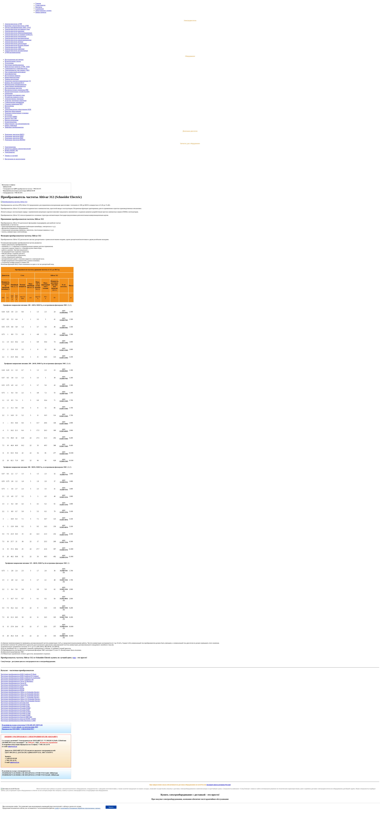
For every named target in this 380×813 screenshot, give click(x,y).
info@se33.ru (12, 746)
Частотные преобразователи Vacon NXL (14, 685)
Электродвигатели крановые (14, 31)
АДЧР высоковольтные (12, 52)
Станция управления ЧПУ (14, 104)
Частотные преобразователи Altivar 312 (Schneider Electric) (20, 701)
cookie (57, 808)
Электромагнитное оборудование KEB (18, 109)
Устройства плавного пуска (14, 97)
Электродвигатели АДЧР (13, 24)
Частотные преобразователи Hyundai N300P (15, 708)
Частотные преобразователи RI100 (12, 688)
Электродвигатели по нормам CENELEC (19, 34)
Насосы (7, 108)
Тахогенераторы (10, 147)
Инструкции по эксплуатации (15, 159)
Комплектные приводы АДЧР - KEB (17, 67)
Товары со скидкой (11, 155)
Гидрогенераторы (11, 122)
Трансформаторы (10, 74)
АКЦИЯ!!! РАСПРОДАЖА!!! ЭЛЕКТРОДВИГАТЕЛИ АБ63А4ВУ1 (31, 737)
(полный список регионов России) (219, 785)
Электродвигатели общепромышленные (18, 33)
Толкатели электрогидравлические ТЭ (18, 81)
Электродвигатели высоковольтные (17, 38)
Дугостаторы (9, 63)
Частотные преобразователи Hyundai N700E (16, 713)
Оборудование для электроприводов (17, 124)
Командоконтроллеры (12, 77)
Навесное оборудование (13, 111)
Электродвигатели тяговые (14, 42)
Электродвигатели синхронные (15, 36)
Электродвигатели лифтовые (14, 49)
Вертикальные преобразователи (15, 84)
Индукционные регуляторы (14, 59)
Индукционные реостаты (13, 88)
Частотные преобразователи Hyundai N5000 (15, 715)
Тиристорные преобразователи (15, 86)
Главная (38, 3)
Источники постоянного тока (15, 95)
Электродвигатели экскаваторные (16, 50)
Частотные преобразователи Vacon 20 (13, 683)
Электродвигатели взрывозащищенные (18, 40)
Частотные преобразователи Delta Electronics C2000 (18, 720)
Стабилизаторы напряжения (14, 102)
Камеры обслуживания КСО (14, 83)
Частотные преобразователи (14, 65)
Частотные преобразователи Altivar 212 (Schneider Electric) (20, 699)
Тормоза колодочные (12, 79)
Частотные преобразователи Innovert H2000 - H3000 (18, 719)
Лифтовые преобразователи (14, 127)
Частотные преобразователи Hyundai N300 (15, 706)
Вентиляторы (9, 106)
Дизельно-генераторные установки (16, 113)
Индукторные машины (12, 75)
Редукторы (8, 115)
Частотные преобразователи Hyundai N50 (15, 703)
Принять (111, 807)
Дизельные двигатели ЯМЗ (14, 138)
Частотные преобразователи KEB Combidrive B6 (17, 679)
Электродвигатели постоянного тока (17, 29)
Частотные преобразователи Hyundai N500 (15, 710)
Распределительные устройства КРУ (17, 91)
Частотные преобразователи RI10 (12, 687)
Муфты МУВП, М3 (11, 150)
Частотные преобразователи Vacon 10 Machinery (17, 681)
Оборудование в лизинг (43, 10)
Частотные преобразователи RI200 (12, 690)
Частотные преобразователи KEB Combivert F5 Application (20, 678)
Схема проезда (40, 5)
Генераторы (9, 93)
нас (74, 658)
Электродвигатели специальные (16, 43)
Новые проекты (40, 12)
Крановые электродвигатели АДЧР (17, 26)
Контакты (38, 7)
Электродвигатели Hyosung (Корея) (17, 45)
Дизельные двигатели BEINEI (15, 140)
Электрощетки (10, 152)
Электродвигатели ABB (13, 47)
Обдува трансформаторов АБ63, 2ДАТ (18, 27)
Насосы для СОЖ (11, 118)
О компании (39, 9)
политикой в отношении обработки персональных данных (80, 808)
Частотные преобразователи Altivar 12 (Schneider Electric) (20, 692)
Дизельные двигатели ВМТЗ (14, 134)
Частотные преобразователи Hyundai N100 (15, 704)
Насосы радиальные (11, 120)
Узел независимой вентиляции (15, 72)
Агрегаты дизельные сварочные (15, 100)
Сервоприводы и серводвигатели (16, 68)
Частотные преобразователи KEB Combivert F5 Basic (18, 674)
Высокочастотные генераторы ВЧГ (16, 90)
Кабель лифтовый (11, 125)
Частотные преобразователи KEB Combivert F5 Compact (20, 676)
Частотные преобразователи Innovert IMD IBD (16, 717)
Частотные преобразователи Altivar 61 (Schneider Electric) (20, 695)
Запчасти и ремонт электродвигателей (18, 149)
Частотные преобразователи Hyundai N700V (16, 712)
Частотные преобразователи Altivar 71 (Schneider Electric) (20, 697)
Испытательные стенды (13, 61)
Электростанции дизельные (14, 99)
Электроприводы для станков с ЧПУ (17, 70)
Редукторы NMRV (11, 116)
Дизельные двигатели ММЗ (14, 136)
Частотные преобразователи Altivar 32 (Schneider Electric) (20, 694)
